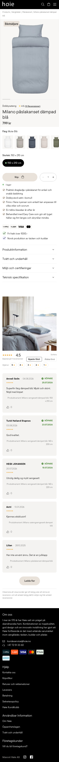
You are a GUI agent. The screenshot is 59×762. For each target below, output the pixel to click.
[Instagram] (24, 757)
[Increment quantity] (53, 177)
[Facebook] (31, 757)
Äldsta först (50, 359)
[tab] (29, 249)
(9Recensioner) (32, 106)
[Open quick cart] (49, 4)
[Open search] (43, 4)
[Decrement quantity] (43, 177)
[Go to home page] (8, 4)
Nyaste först (34, 359)
